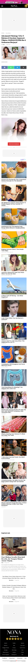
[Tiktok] (15, 639)
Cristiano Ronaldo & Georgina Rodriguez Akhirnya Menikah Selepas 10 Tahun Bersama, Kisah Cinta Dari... (14, 587)
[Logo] (14, 632)
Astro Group (23, 660)
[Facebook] (7, 639)
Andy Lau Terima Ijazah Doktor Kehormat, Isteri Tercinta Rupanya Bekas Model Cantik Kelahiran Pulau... (14, 597)
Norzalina (11, 580)
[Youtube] (18, 639)
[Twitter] (13, 639)
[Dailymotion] (21, 639)
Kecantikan (8, 33)
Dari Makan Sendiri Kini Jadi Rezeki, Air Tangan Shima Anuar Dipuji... (13, 559)
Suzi (4, 44)
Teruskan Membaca (14, 144)
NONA (2, 33)
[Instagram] (10, 639)
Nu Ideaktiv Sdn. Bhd (13, 660)
